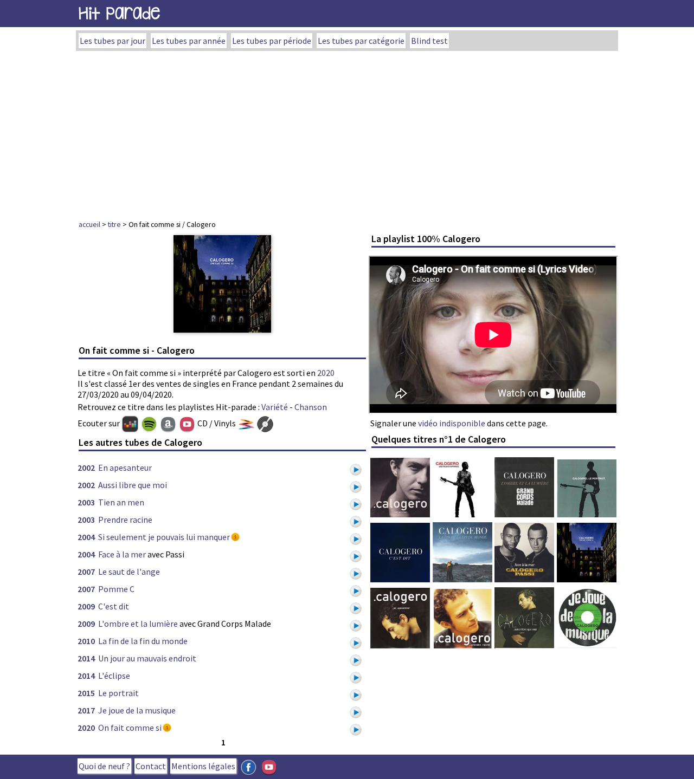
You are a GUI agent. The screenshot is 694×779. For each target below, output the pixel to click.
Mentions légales (203, 766)
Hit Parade (119, 13)
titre (114, 224)
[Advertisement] (347, 132)
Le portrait (118, 692)
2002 (86, 467)
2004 (86, 536)
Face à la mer (122, 554)
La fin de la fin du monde (143, 640)
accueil (89, 224)
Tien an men (121, 502)
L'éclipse (114, 675)
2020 (326, 372)
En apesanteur (125, 467)
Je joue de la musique (137, 710)
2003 (86, 502)
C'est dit (113, 606)
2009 (86, 606)
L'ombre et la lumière (138, 623)
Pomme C (116, 588)
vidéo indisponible (451, 423)
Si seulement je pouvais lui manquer (164, 536)
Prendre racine (125, 519)
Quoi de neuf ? (104, 766)
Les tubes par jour (112, 40)
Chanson (310, 406)
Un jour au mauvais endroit (147, 658)
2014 (86, 658)
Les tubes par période (271, 40)
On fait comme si (130, 727)
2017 (86, 710)
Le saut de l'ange (129, 571)
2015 (86, 692)
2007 (86, 571)
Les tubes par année (189, 40)
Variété (274, 406)
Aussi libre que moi (132, 484)
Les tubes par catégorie (361, 40)
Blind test (429, 40)
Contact (151, 766)
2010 (86, 640)
